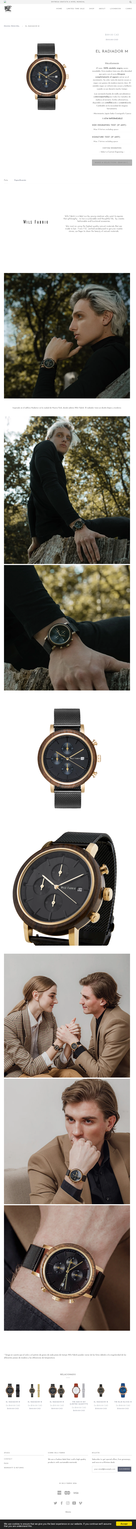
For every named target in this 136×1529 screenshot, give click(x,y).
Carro (129, 9)
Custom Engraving (112, 148)
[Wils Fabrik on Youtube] (74, 1504)
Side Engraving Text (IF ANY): (109, 125)
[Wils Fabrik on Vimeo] (80, 1504)
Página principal (12, 26)
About (102, 9)
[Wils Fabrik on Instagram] (68, 1504)
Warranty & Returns (14, 1468)
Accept (124, 1523)
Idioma (68, 1512)
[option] (46, 75)
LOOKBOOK (115, 9)
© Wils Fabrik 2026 (68, 1483)
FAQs (6, 1463)
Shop (91, 9)
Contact (8, 1459)
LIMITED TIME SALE (76, 9)
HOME (59, 9)
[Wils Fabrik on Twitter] (55, 1504)
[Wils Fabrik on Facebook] (61, 1504)
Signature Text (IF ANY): (106, 137)
